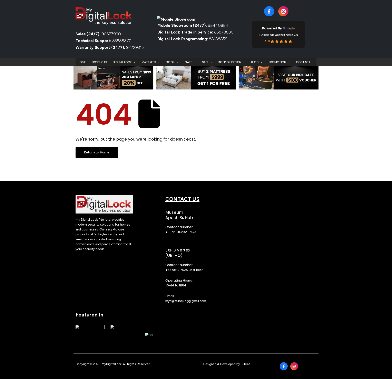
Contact (303, 62)
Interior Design (229, 62)
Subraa (245, 364)
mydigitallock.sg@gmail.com (185, 301)
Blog (255, 62)
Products (99, 62)
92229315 (135, 47)
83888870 (121, 40)
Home (82, 62)
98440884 (217, 25)
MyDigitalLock (111, 364)
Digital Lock (122, 62)
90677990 (111, 33)
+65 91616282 (176, 232)
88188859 (218, 38)
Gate (188, 62)
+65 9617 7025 (176, 270)
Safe (205, 62)
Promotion (277, 62)
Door (170, 62)
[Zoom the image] (104, 197)
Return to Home (96, 152)
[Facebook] (269, 11)
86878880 (224, 32)
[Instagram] (283, 11)
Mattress (149, 62)
